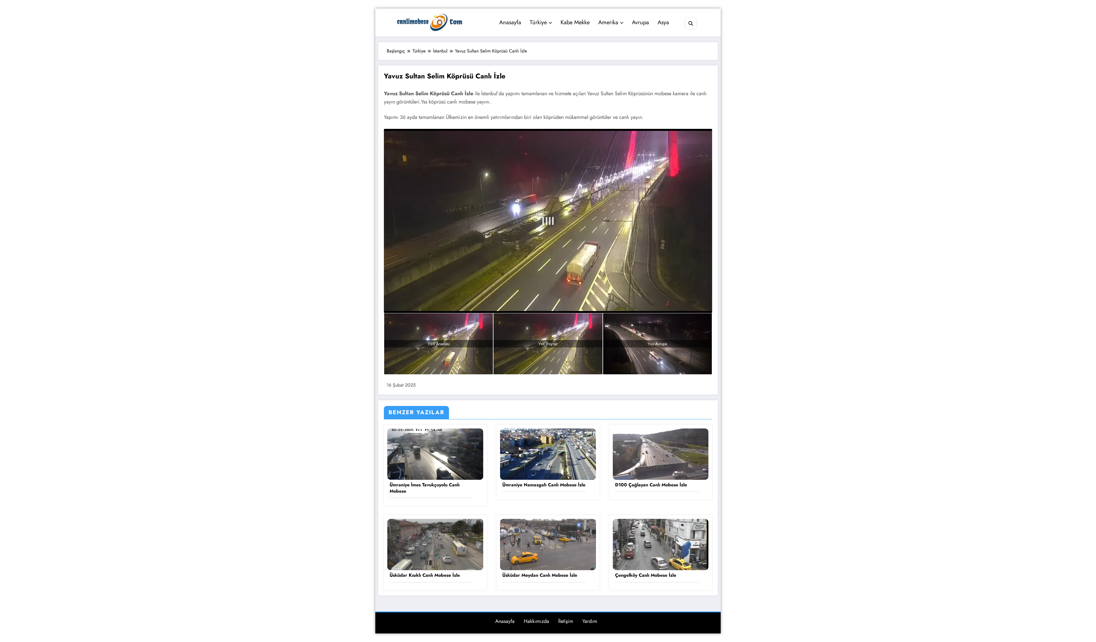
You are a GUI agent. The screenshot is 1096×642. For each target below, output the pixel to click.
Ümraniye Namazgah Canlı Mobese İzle (543, 485)
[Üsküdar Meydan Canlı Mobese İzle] (548, 544)
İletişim (565, 621)
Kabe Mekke (575, 22)
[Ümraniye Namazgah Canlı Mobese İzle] (548, 453)
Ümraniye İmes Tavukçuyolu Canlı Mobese (425, 488)
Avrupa (640, 22)
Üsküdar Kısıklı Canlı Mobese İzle (425, 575)
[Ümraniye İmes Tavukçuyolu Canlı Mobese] (435, 453)
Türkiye (538, 22)
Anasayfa (510, 22)
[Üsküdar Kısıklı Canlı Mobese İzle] (435, 544)
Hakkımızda (536, 621)
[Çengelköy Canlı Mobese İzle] (661, 544)
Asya (663, 22)
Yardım (589, 621)
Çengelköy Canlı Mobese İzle (645, 575)
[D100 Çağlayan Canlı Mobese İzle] (661, 453)
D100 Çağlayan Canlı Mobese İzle (651, 485)
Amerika (608, 22)
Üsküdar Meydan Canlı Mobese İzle (539, 575)
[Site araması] (691, 23)
